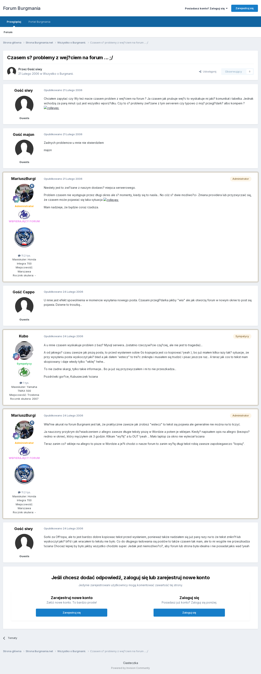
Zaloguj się (189, 612)
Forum (8, 32)
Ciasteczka (130, 663)
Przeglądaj (14, 21)
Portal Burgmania (39, 21)
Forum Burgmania (22, 8)
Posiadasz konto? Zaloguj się (205, 8)
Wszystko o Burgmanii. (58, 73)
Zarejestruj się (245, 8)
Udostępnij (208, 71)
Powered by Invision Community (130, 668)
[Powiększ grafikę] (51, 107)
